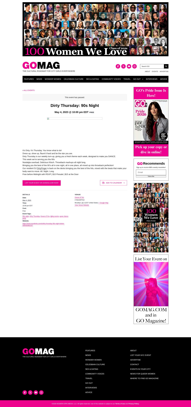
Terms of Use (120, 404)
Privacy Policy (133, 404)
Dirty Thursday (35, 216)
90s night (26, 216)
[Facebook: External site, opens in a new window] (118, 66)
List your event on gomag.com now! (41, 183)
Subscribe (151, 176)
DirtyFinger (42, 168)
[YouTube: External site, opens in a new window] (129, 66)
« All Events (29, 90)
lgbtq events (54, 216)
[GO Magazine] (59, 65)
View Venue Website (82, 205)
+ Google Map (103, 203)
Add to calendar (114, 183)
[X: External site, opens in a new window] (123, 66)
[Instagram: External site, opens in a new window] (134, 66)
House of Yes (45, 216)
